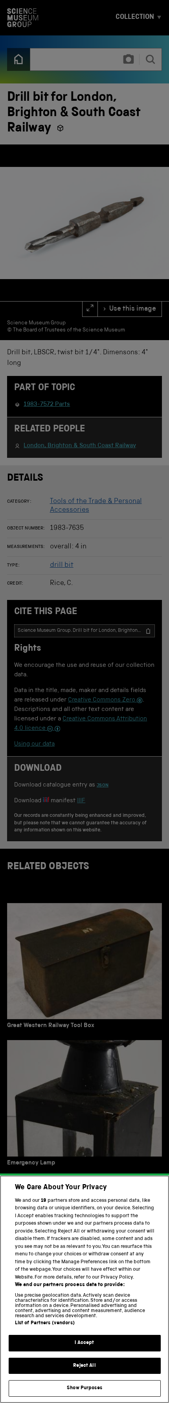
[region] (84, 1289)
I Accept (84, 1343)
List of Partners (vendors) (45, 1323)
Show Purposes (84, 1388)
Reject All (84, 1365)
